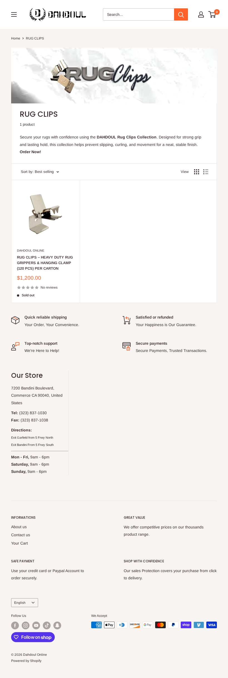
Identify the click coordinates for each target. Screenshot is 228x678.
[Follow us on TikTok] (47, 625)
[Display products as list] (205, 171)
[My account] (201, 14)
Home (15, 38)
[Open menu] (14, 14)
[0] (212, 14)
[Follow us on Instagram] (25, 625)
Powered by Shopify (26, 661)
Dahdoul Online (30, 250)
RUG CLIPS (35, 38)
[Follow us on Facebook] (15, 625)
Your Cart (19, 543)
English (20, 603)
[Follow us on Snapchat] (57, 625)
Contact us (20, 535)
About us (19, 527)
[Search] (181, 14)
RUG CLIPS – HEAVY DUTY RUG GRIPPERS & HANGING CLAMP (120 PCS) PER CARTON (45, 262)
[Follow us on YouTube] (36, 625)
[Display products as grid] (196, 171)
